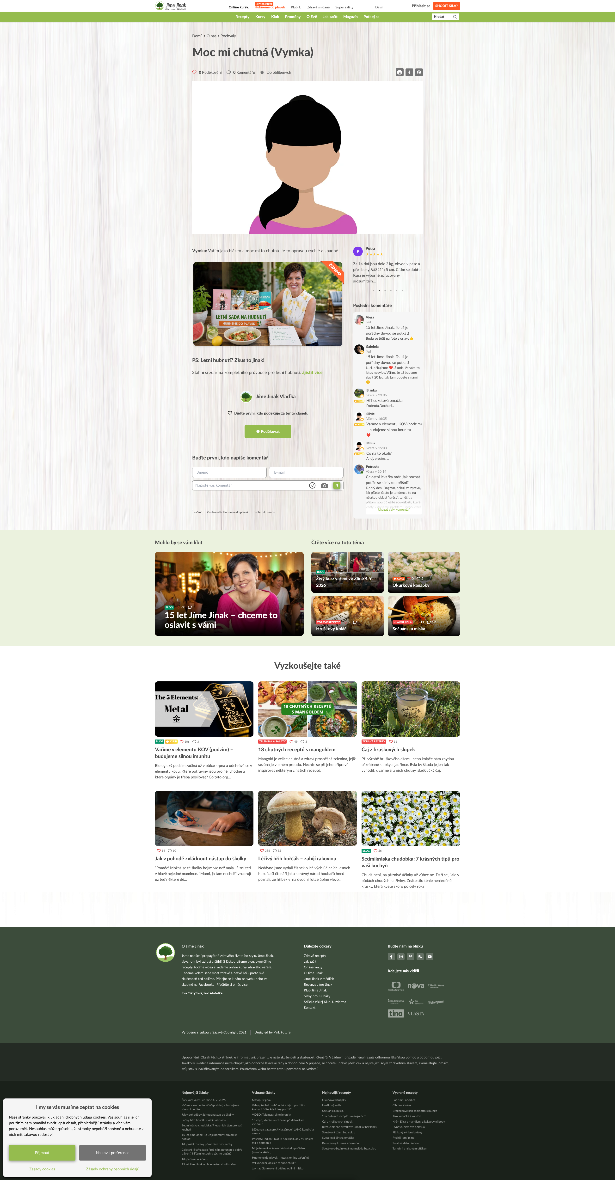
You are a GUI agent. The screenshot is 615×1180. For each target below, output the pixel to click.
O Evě (312, 17)
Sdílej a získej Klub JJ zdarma (325, 1002)
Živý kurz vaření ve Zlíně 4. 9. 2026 (204, 1100)
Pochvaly (228, 36)
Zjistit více (312, 373)
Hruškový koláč (332, 1105)
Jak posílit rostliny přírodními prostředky (207, 1144)
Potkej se (371, 17)
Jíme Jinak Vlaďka (276, 396)
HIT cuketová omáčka (384, 401)
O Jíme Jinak (313, 973)
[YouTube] (429, 956)
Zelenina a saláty (272, 741)
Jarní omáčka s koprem (407, 1116)
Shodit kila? (446, 6)
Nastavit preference (112, 1153)
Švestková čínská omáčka (338, 1137)
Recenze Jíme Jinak (318, 984)
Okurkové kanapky (334, 1100)
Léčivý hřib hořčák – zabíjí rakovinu (204, 1120)
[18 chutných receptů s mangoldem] (307, 709)
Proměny (293, 17)
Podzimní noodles (404, 1100)
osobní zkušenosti (265, 512)
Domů (197, 36)
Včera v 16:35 (376, 419)
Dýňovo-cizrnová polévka (409, 1126)
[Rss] (420, 956)
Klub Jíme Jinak (315, 990)
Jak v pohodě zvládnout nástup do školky (208, 1114)
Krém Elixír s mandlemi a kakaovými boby (419, 1121)
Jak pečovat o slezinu (195, 1159)
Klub (275, 17)
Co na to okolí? (379, 453)
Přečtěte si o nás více (231, 984)
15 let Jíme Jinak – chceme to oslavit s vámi (209, 1164)
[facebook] (409, 72)
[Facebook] (391, 956)
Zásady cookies (42, 1169)
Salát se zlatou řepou (406, 1143)
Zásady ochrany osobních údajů (112, 1169)
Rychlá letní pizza (403, 1137)
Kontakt (309, 1007)
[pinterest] (419, 72)
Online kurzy (313, 967)
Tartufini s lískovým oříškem (410, 1148)
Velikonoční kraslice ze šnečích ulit (273, 1163)
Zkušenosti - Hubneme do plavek (227, 512)
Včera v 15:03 (376, 448)
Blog (159, 741)
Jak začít (330, 17)
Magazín (350, 17)
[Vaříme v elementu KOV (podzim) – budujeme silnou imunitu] (204, 709)
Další (378, 7)
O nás (211, 36)
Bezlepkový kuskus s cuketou (340, 1143)
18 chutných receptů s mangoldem (344, 1116)
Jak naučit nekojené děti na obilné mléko (277, 1168)
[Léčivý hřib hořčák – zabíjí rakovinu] (307, 818)
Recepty (242, 17)
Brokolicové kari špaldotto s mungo (415, 1110)
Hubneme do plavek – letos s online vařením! (280, 1157)
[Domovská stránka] (170, 6)
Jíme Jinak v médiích (319, 979)
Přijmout (42, 1153)
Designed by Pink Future (272, 1032)
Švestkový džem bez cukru (338, 1132)
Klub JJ (296, 7)
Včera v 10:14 (376, 471)
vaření (198, 512)
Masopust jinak (261, 1100)
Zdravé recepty (374, 741)
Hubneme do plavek (270, 7)
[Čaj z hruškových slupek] (411, 709)
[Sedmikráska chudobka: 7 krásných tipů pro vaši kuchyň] (411, 818)
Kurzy (260, 17)
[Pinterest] (410, 956)
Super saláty (344, 7)
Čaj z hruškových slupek (337, 1121)
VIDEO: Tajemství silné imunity (271, 1114)
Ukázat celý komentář (394, 509)
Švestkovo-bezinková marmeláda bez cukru (349, 1148)
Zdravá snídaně (318, 7)
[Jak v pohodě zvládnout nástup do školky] (204, 818)
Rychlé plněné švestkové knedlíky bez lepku (349, 1126)
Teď (368, 322)
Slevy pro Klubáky (317, 996)
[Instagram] (401, 956)
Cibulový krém (402, 1105)
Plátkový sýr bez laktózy (407, 1132)
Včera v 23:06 (376, 395)
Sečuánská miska (333, 1110)
